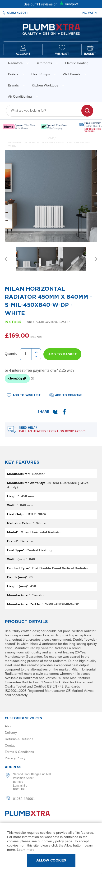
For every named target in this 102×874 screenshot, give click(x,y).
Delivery (11, 732)
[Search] (87, 111)
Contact (10, 745)
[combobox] (46, 111)
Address (13, 767)
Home (50, 138)
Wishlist (62, 53)
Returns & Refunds (19, 739)
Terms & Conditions (19, 752)
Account (23, 53)
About (9, 726)
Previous (6, 259)
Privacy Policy (15, 758)
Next (96, 259)
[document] (51, 848)
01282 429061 (17, 12)
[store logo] (51, 29)
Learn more (25, 849)
